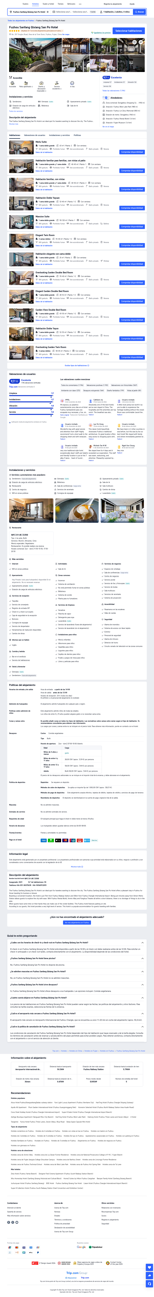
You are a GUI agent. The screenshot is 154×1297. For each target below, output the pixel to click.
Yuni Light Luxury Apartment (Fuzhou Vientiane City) (74, 1103)
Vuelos (25, 4)
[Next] (144, 510)
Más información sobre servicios (19, 1216)
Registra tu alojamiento (110, 1220)
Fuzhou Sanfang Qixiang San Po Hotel (33, 27)
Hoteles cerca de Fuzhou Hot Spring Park (85, 1164)
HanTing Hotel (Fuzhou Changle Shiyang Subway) (114, 1103)
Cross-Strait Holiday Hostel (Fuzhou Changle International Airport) (35, 1112)
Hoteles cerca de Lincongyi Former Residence (99, 1160)
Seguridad (105, 1224)
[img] (35, 55)
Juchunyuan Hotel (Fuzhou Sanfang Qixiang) (27, 1183)
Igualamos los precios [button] (102, 33)
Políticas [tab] (77, 135)
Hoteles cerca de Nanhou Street (68, 1160)
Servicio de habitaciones (21, 660)
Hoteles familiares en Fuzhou (22, 1141)
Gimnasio (60, 479)
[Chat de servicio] (149, 1283)
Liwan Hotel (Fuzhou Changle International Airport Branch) (105, 1183)
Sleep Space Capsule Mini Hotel (78, 1122)
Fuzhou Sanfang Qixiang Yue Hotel (69, 1183)
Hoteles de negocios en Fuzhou (109, 1141)
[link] (113, 4)
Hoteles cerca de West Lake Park (56, 1164)
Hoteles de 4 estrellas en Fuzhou (48, 1131)
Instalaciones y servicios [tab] (59, 135)
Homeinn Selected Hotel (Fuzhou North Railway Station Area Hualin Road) (106, 1107)
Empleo (57, 1216)
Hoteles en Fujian (91, 1051)
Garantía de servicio (14, 1212)
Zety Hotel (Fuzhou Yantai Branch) (24, 1174)
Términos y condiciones (63, 1220)
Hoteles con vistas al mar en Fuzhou (75, 1131)
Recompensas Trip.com (110, 1212)
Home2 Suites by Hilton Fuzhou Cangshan (79, 1178)
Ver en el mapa (108, 127)
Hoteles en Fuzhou (107, 1051)
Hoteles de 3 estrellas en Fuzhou (63, 1141)
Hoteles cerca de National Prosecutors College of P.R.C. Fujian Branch (96, 1155)
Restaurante (16, 486)
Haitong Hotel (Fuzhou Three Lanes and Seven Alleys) (108, 1117)
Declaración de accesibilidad (64, 1228)
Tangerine (14, 1122)
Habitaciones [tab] (14, 135)
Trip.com (55, 1051)
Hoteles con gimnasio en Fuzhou (23, 1146)
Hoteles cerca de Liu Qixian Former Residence (52, 1155)
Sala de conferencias (64, 486)
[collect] (149, 1267)
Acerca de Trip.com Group (63, 1232)
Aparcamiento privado (111, 479)
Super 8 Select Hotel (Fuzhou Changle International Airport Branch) (87, 1112)
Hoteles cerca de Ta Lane (112, 1164)
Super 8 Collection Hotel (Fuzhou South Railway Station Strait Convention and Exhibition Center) (47, 1188)
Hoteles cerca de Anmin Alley (22, 1155)
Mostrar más (13, 124)
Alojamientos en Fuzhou (87, 1141)
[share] (149, 1275)
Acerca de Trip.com (61, 1208)
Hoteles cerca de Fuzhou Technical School (26, 1164)
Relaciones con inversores (111, 1208)
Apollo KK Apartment (18, 1107)
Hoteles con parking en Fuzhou (127, 1136)
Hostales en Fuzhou (42, 1141)
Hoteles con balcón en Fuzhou (102, 1131)
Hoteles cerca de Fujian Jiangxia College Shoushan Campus (33, 1160)
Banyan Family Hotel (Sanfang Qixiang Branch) (114, 1178)
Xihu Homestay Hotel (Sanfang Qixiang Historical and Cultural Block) (36, 1178)
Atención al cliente (14, 1208)
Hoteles (35, 4)
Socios (104, 1216)
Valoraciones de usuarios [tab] (34, 135)
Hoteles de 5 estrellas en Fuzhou (49, 1136)
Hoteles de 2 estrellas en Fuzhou (23, 1136)
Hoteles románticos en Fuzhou (22, 1131)
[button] (80, 4)
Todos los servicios (16, 111)
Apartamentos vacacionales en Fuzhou (100, 1136)
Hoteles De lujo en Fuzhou (74, 1136)
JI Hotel (133, 1117)
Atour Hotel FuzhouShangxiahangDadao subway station (31, 1103)
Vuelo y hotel (48, 4)
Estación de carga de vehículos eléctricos (27, 482)
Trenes (60, 4)
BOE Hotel (50, 1183)
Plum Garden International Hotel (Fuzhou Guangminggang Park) (52, 1107)
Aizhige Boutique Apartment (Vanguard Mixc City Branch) (32, 1117)
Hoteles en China (75, 1051)
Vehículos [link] (71, 4)
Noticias (57, 1212)
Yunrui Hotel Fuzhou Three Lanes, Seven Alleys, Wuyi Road (42, 1122)
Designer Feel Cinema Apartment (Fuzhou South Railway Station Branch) (66, 1174)
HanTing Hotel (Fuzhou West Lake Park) (70, 1117)
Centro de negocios (19, 489)
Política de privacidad (62, 1224)
